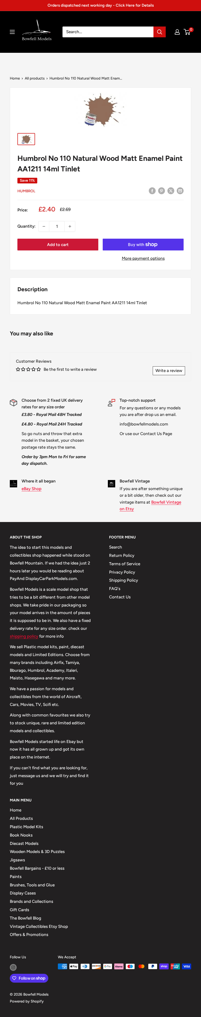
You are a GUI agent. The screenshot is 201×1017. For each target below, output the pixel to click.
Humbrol (26, 191)
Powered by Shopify (27, 1001)
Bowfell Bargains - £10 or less (37, 868)
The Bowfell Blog (25, 918)
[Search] (159, 32)
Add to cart (58, 244)
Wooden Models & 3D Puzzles (37, 851)
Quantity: (26, 226)
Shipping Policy (123, 580)
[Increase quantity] (70, 226)
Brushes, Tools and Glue (32, 884)
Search (115, 547)
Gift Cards (19, 909)
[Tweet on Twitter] (170, 190)
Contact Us (120, 596)
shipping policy (24, 636)
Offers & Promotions (29, 934)
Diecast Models (24, 843)
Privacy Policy (122, 572)
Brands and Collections (31, 901)
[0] (187, 32)
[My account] (177, 32)
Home (15, 78)
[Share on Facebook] (152, 190)
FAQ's (114, 588)
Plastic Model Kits (26, 826)
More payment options (143, 258)
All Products (21, 818)
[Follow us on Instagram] (13, 967)
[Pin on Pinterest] (161, 190)
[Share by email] (180, 190)
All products (35, 78)
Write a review (168, 370)
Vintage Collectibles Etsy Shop (39, 926)
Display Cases (23, 893)
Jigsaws (17, 859)
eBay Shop (31, 488)
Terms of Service (124, 563)
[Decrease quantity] (44, 226)
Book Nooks (21, 835)
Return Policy (121, 555)
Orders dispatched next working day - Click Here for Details (101, 5)
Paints (16, 876)
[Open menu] (12, 32)
